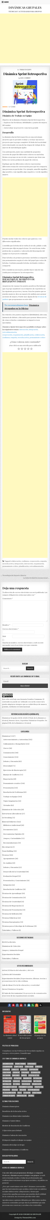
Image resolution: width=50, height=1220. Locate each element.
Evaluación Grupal (10, 876)
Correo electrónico (10, 629)
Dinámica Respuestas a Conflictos (15, 1150)
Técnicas (5, 855)
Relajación (7, 885)
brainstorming (20, 1064)
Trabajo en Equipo (25, 70)
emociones (15, 1075)
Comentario (7, 598)
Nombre (6, 625)
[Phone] (32, 1005)
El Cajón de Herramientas (12, 993)
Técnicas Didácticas (9, 918)
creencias (16, 1072)
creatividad (7, 1072)
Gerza (4, 989)
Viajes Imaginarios (10, 801)
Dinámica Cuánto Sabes (11, 1121)
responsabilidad (33, 1090)
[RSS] (36, 1005)
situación (27, 1093)
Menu (6, 2)
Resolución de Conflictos (12, 889)
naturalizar (7, 1084)
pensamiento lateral (26, 1087)
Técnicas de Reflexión (10, 914)
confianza (6, 337)
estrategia (17, 1078)
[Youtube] (21, 1005)
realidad (15, 1090)
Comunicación (8, 753)
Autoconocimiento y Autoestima (15, 739)
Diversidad (7, 766)
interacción (23, 329)
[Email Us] (28, 1005)
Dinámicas (6, 736)
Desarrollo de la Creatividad (14, 872)
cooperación (7, 335)
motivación (37, 1081)
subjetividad (36, 1093)
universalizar (21, 1095)
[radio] (18, 349)
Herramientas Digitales (12, 834)
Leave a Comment (25, 78)
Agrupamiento (9, 858)
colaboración (39, 335)
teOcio (4, 970)
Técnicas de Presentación (12, 910)
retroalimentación (9, 332)
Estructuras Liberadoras (11, 814)
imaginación (27, 1078)
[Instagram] (17, 1005)
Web (4, 636)
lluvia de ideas (26, 1081)
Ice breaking (7, 818)
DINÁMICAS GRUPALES (25, 7)
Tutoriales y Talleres (10, 930)
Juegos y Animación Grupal (12, 950)
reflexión (23, 1090)
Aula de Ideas (7, 985)
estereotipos (7, 1078)
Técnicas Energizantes (11, 922)
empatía (14, 337)
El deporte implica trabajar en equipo (17, 1140)
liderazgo (16, 1081)
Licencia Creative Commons (31, 699)
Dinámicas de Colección (11, 809)
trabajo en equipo (9, 1095)
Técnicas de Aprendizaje (11, 893)
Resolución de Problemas (13, 792)
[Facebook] (9, 1005)
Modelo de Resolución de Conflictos (16, 1126)
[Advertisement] (25, 38)
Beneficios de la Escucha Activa (14, 1111)
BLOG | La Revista (9, 942)
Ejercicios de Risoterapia (13, 770)
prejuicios (6, 1090)
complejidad (29, 1067)
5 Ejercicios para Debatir (12, 1130)
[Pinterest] (13, 1005)
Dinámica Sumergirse (10, 1106)
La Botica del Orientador (11, 974)
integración (33, 329)
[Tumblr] (25, 1005)
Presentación (8, 788)
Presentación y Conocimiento (14, 880)
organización (18, 335)
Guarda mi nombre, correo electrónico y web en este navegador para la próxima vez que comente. (22, 644)
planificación (29, 335)
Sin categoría (7, 847)
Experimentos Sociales (11, 954)
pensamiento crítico (37, 337)
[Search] (40, 1005)
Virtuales (6, 805)
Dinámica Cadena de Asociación (14, 1135)
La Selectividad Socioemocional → (36, 578)
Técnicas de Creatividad (11, 902)
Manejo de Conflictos (11, 775)
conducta (38, 1067)
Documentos (8, 830)
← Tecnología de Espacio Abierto (13, 575)
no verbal (16, 1084)
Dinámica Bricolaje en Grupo (13, 1145)
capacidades (32, 1064)
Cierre (5, 748)
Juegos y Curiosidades (12, 838)
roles (19, 1093)
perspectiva (39, 1087)
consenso (24, 1069)
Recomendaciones (10, 843)
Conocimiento (8, 757)
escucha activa (23, 337)
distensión (6, 1075)
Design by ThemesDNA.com (25, 1218)
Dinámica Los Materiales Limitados (15, 1116)
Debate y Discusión (10, 761)
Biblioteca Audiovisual (12, 825)
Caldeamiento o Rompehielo (14, 744)
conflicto (15, 1069)
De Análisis (7, 863)
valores (31, 1095)
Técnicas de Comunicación (12, 897)
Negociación (8, 779)
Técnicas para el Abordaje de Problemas (17, 926)
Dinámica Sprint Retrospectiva (25, 74)
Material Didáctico (9, 822)
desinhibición (35, 1072)
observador (26, 1084)
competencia (18, 1067)
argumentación (8, 1064)
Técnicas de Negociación (11, 906)
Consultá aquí (25, 1053)
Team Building (7, 851)
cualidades (25, 1072)
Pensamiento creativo (11, 783)
